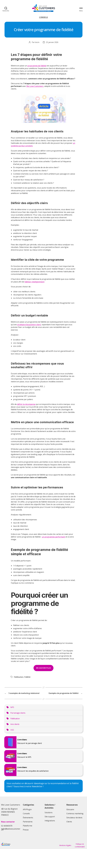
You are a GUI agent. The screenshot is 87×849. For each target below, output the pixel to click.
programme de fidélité (36, 65)
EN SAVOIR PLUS (43, 668)
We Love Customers (34, 86)
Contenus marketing (74, 813)
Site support (50, 816)
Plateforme (27, 825)
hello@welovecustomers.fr (10, 829)
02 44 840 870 (6, 826)
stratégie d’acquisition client (29, 324)
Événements (28, 817)
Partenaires (28, 821)
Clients (69, 821)
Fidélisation (18, 677)
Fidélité (27, 677)
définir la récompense (26, 404)
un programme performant (53, 537)
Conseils (43, 17)
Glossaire (70, 809)
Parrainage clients (17, 713)
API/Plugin (27, 809)
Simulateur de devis (74, 817)
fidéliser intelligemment (34, 282)
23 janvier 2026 (52, 42)
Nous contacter (8, 821)
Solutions (48, 812)
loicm (37, 42)
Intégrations (50, 820)
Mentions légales (65, 845)
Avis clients (14, 724)
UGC (12, 730)
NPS (12, 707)
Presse (25, 829)
